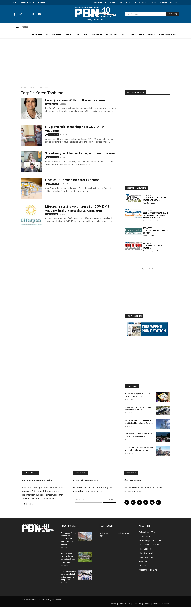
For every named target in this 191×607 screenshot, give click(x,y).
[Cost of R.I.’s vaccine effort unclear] (31, 188)
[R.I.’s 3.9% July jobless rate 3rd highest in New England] (163, 397)
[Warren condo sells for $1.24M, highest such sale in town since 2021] (85, 557)
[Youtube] (39, 14)
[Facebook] (14, 14)
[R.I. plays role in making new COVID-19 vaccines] (31, 135)
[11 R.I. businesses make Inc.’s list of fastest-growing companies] (85, 575)
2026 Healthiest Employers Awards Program (156, 199)
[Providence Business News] (95, 12)
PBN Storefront (146, 553)
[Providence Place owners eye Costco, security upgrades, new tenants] (85, 536)
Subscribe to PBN (147, 532)
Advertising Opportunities (150, 540)
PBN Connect (145, 548)
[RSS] (145, 502)
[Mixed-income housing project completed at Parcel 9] (163, 410)
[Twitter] (33, 14)
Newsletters (144, 536)
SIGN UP (110, 499)
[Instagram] (20, 14)
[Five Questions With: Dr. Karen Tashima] (31, 108)
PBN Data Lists (146, 557)
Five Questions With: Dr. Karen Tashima (75, 100)
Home (23, 87)
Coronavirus (53, 134)
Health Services (51, 104)
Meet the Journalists (148, 569)
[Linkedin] (26, 14)
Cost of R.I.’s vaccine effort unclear (72, 180)
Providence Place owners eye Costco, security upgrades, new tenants (68, 538)
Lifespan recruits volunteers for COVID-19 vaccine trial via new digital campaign (77, 208)
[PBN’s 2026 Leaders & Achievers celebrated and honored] (163, 437)
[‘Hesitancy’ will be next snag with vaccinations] (31, 161)
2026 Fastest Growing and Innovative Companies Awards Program (155, 215)
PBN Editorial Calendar (149, 544)
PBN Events (144, 561)
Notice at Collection (161, 603)
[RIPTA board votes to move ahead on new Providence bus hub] (163, 451)
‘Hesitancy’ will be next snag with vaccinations (80, 153)
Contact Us (144, 565)
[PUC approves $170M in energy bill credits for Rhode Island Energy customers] (163, 424)
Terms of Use (124, 603)
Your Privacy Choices (141, 603)
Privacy (113, 603)
